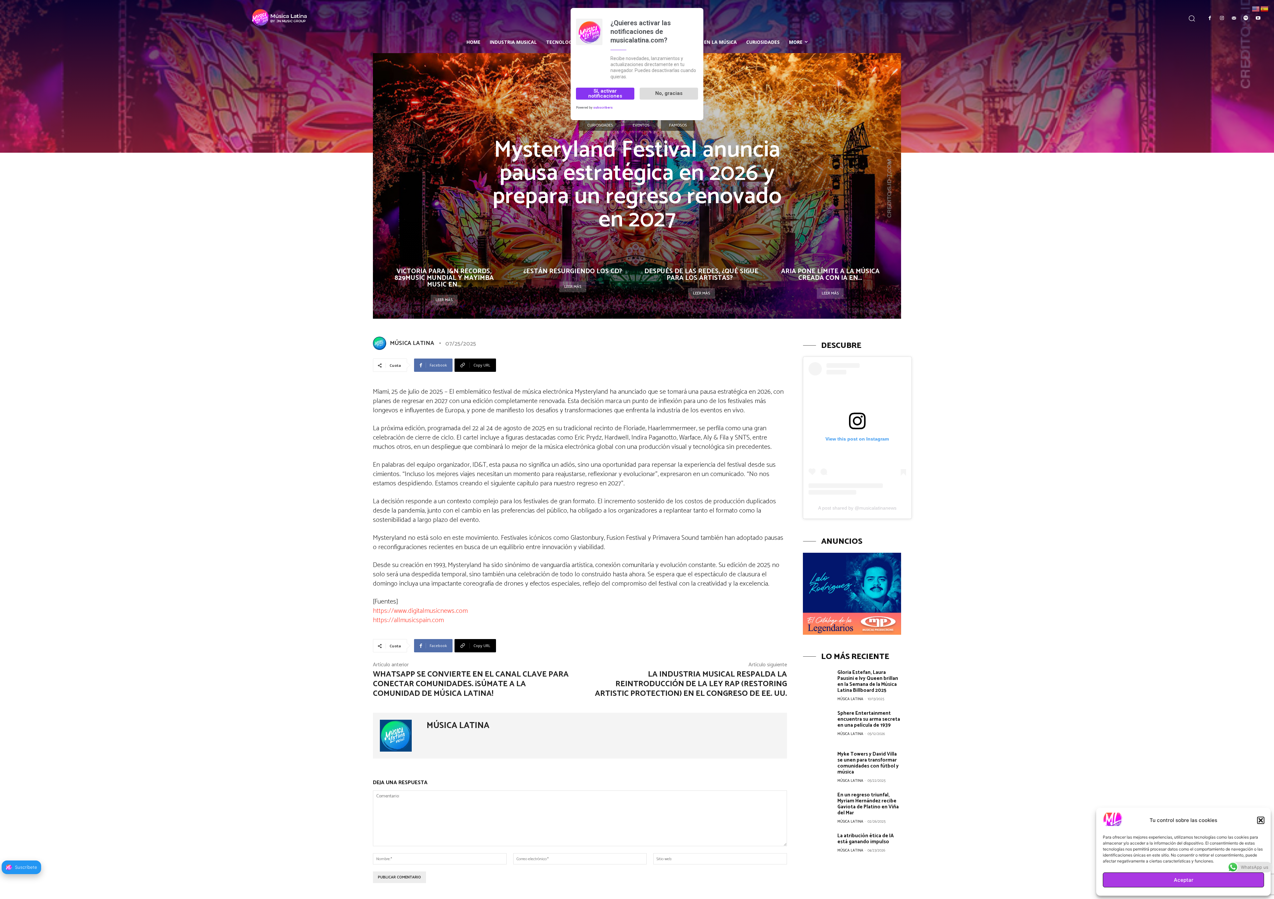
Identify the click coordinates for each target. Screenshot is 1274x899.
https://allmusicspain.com (408, 620)
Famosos (678, 125)
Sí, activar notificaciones (605, 93)
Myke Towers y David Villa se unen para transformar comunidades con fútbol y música (868, 763)
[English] (1256, 8)
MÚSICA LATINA (412, 343)
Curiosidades (600, 125)
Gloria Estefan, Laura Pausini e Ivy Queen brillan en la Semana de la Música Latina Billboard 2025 (867, 681)
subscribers (603, 107)
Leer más (444, 300)
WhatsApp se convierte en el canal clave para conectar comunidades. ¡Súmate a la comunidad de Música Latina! (471, 684)
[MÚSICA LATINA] (381, 343)
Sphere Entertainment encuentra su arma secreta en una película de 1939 (868, 719)
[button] (1260, 820)
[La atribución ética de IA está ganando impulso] (817, 847)
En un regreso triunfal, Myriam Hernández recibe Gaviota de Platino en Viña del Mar (868, 804)
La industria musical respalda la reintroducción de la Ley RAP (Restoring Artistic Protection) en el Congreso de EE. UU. (691, 684)
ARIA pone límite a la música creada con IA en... (830, 275)
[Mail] (1234, 18)
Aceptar (1183, 880)
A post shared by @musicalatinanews (857, 508)
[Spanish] (1264, 8)
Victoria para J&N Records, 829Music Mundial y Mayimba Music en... (444, 278)
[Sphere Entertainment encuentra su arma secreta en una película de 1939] (817, 725)
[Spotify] (1246, 18)
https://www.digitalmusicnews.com (420, 611)
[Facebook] (1210, 18)
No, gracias (668, 93)
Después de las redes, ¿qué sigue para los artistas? (701, 275)
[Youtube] (1258, 18)
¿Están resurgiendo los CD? (572, 271)
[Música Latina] (158, 17)
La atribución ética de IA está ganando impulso (865, 839)
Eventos (641, 125)
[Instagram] (1222, 18)
